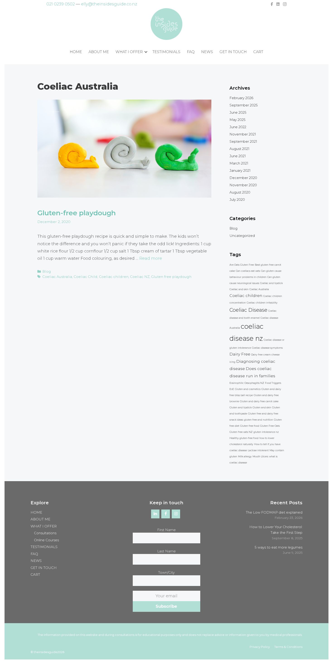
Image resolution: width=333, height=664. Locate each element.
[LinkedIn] (155, 514)
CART (258, 52)
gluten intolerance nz (266, 432)
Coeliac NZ (140, 276)
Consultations (45, 533)
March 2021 (238, 163)
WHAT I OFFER (129, 52)
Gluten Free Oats (270, 425)
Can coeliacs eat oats (248, 271)
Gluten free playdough (171, 276)
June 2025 (237, 112)
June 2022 (237, 127)
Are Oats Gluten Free (241, 264)
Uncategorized (242, 235)
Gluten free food (249, 425)
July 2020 (237, 199)
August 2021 (239, 149)
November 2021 (242, 134)
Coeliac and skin (239, 289)
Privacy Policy (260, 647)
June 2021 (237, 156)
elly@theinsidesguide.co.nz (109, 4)
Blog (46, 271)
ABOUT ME (99, 52)
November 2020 (243, 185)
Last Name (166, 551)
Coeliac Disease (248, 310)
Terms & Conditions (288, 647)
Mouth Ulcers (260, 456)
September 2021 (243, 141)
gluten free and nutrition (258, 419)
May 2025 (237, 120)
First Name (166, 530)
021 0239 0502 (60, 4)
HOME (76, 52)
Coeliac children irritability (262, 302)
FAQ (191, 52)
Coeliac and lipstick (271, 283)
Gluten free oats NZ (241, 432)
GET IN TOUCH (233, 52)
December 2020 (243, 178)
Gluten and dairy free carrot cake (259, 401)
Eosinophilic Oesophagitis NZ (246, 383)
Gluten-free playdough (76, 213)
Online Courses (46, 540)
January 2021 (240, 170)
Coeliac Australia (57, 276)
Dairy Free (239, 354)
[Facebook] (165, 514)
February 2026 (241, 98)
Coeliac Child (85, 276)
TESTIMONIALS (166, 52)
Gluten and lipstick (240, 407)
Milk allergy (245, 456)
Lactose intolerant (258, 450)
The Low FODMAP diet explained (274, 512)
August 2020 (239, 192)
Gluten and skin (262, 407)
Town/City (166, 572)
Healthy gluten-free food (243, 438)
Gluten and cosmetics (248, 389)
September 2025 (243, 105)
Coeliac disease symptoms (267, 347)
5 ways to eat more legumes (278, 547)
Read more (150, 258)
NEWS (207, 52)
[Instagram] (176, 514)
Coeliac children (113, 276)
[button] (146, 52)
